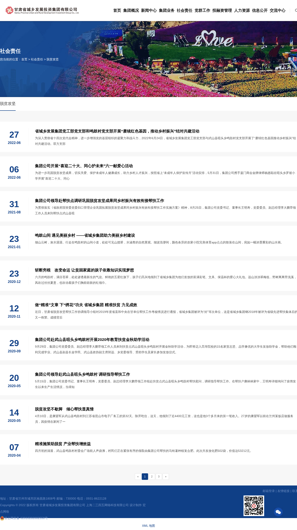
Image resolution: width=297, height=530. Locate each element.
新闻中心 (149, 10)
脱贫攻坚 (53, 59)
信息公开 (260, 10)
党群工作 (202, 10)
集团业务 (167, 10)
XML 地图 (148, 525)
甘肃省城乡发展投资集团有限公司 (62, 505)
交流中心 (277, 10)
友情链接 (283, 491)
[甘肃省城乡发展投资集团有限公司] (42, 9)
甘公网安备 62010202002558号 (26, 518)
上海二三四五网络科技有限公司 (107, 505)
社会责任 (184, 10)
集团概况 (131, 10)
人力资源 (242, 10)
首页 (117, 10)
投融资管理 (222, 10)
